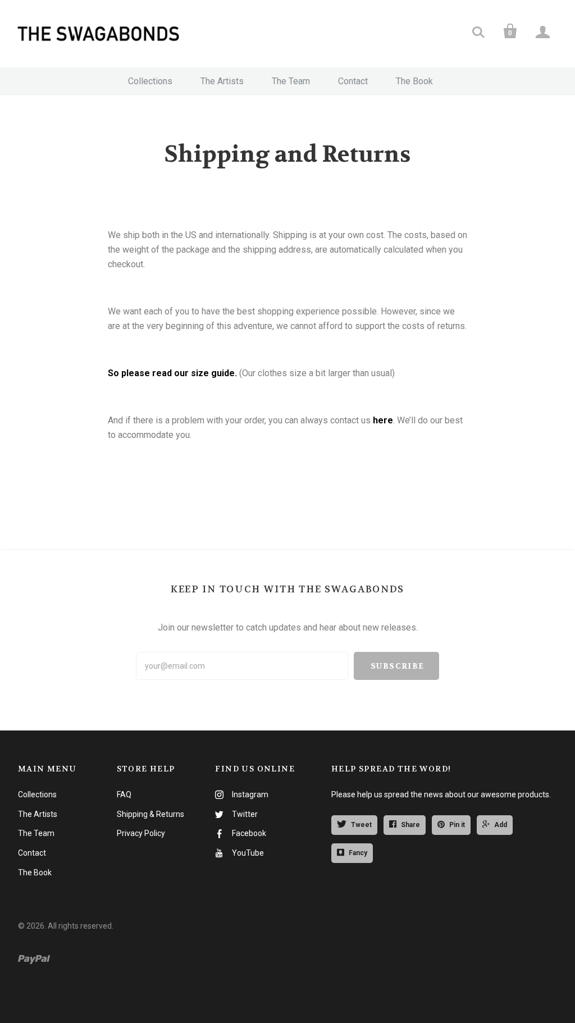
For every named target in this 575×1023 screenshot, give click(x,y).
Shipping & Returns (150, 814)
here (383, 420)
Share (410, 825)
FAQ (124, 794)
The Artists (222, 81)
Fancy (358, 853)
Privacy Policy (141, 833)
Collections (150, 81)
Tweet (361, 825)
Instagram (250, 794)
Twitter (245, 814)
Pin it (457, 825)
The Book (414, 81)
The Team (291, 81)
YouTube (248, 852)
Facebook (249, 833)
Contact (353, 81)
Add (500, 825)
